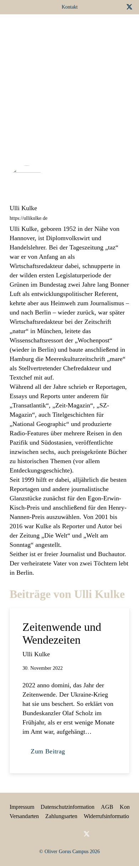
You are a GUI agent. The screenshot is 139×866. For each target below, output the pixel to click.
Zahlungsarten (61, 816)
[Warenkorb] (113, 29)
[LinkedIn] (105, 7)
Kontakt (129, 807)
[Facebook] (94, 7)
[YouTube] (117, 7)
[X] (129, 7)
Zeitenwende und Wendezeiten (61, 633)
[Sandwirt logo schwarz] (20, 28)
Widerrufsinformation (108, 816)
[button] (97, 28)
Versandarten (24, 816)
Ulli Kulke (23, 208)
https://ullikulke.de (28, 218)
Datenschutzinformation (67, 807)
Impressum (22, 807)
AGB (107, 807)
